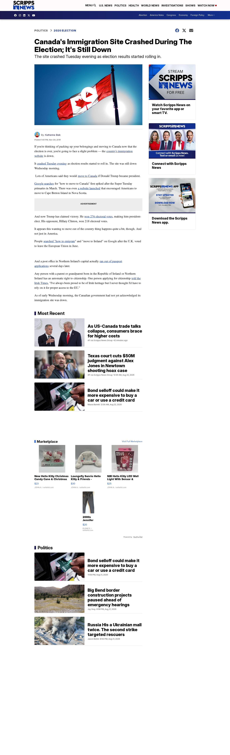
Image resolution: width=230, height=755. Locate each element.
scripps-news (25, 15)
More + (211, 15)
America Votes (157, 15)
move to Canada (87, 176)
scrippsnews (16, 15)
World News (150, 5)
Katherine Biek (53, 134)
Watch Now (206, 5)
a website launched (89, 188)
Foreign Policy (197, 15)
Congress (171, 15)
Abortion (143, 15)
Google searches (44, 183)
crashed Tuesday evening (52, 163)
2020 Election (65, 30)
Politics (120, 5)
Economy (183, 15)
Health (134, 5)
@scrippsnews (34, 15)
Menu (89, 5)
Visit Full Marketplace (132, 441)
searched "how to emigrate (59, 241)
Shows (190, 5)
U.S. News (105, 5)
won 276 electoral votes (98, 216)
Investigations (172, 5)
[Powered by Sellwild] (137, 537)
